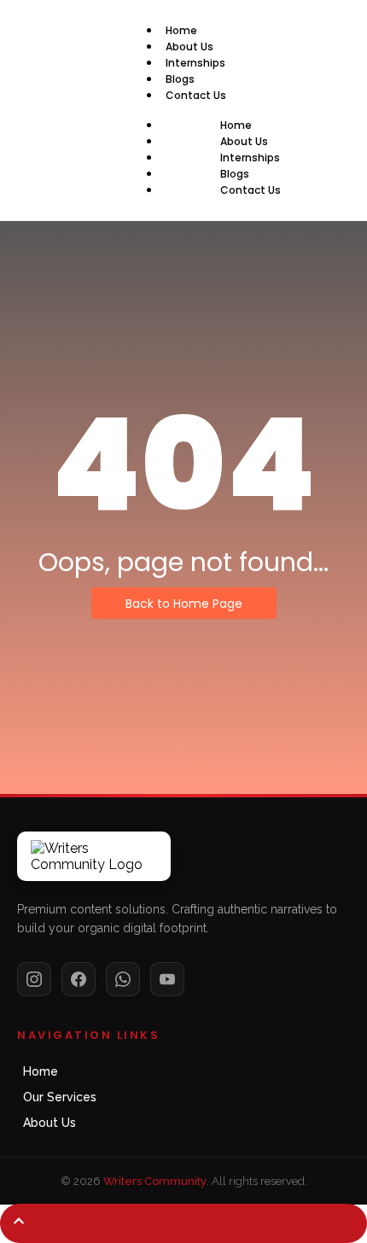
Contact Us (196, 95)
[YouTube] (167, 979)
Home (181, 30)
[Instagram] (34, 979)
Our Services (59, 1097)
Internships (195, 62)
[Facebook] (78, 979)
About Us (189, 46)
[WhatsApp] (123, 979)
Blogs (180, 79)
